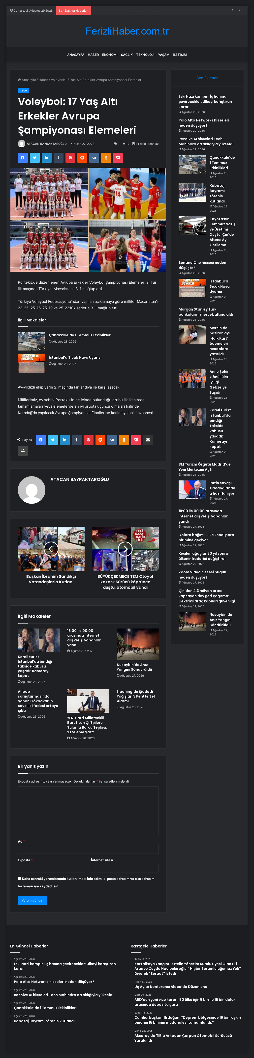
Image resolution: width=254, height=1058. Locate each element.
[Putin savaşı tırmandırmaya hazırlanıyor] (192, 489)
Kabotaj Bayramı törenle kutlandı (217, 193)
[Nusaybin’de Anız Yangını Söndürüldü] (138, 644)
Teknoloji (145, 55)
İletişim (180, 55)
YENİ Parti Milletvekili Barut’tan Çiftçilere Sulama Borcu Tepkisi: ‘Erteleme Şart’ (87, 725)
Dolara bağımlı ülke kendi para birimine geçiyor (206, 537)
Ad (21, 841)
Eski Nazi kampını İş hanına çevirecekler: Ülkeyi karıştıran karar (205, 101)
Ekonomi (110, 55)
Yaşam (163, 55)
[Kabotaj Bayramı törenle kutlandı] (192, 192)
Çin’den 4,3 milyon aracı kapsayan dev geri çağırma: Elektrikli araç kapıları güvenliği (207, 596)
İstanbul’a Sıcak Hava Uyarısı (75, 357)
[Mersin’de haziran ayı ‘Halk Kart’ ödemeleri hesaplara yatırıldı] (192, 334)
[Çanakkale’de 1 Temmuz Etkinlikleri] (31, 341)
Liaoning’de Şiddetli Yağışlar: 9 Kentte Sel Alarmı (136, 696)
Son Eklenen (207, 78)
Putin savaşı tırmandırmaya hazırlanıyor (222, 488)
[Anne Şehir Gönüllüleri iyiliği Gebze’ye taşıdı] (192, 378)
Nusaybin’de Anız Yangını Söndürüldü (134, 667)
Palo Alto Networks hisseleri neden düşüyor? (204, 123)
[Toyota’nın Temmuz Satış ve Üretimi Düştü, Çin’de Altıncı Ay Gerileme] (192, 225)
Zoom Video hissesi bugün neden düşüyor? (202, 575)
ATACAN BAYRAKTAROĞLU (47, 144)
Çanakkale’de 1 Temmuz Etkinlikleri (80, 335)
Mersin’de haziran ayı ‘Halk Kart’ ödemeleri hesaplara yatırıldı (220, 340)
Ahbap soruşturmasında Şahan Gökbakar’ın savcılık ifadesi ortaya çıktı (38, 701)
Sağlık (127, 55)
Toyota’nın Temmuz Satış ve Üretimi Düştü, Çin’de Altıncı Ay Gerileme (222, 231)
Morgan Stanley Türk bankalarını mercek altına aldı (206, 312)
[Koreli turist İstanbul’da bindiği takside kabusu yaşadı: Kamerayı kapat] (39, 640)
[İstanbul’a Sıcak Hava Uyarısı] (31, 363)
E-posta (25, 860)
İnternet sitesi (102, 860)
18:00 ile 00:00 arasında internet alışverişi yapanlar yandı (84, 637)
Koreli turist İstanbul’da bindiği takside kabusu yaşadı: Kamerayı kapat (35, 666)
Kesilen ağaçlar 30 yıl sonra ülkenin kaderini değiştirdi (203, 556)
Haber (93, 55)
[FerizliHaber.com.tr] (127, 31)
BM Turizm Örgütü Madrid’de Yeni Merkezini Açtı (205, 467)
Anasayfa (75, 55)
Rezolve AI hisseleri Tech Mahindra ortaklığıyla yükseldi (135, 10)
